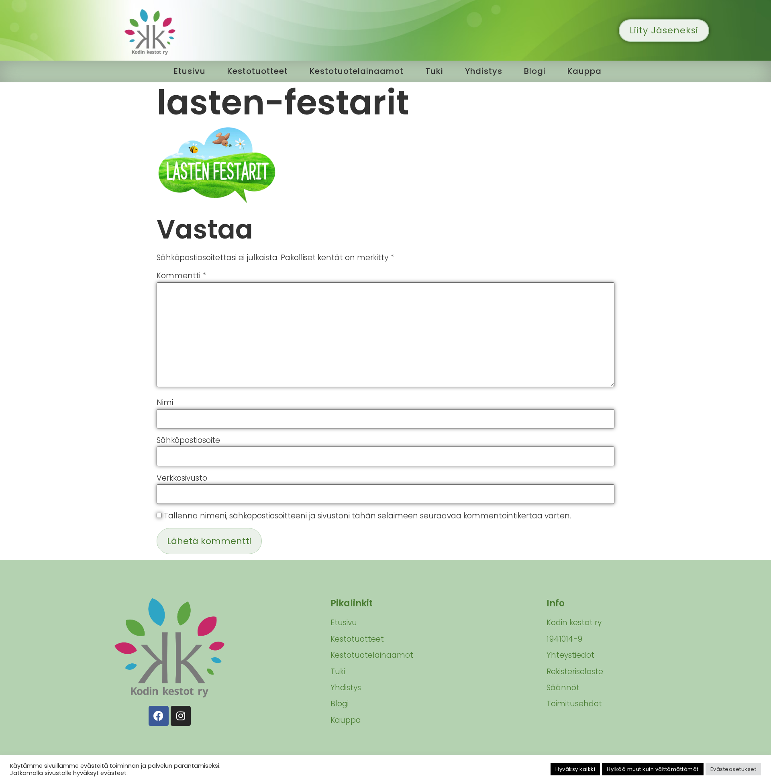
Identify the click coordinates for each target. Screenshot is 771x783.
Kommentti (181, 275)
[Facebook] (159, 716)
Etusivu (190, 71)
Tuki (434, 71)
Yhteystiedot (570, 655)
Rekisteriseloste (575, 671)
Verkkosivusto (182, 478)
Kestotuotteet (257, 71)
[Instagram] (181, 716)
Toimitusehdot (574, 703)
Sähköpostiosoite (188, 440)
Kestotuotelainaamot (357, 71)
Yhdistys (483, 71)
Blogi (535, 71)
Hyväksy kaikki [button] (575, 769)
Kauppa (584, 71)
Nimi (165, 402)
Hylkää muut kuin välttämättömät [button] (653, 769)
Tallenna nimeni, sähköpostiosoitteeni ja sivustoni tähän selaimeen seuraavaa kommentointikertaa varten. (367, 515)
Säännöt (563, 687)
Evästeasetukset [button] (733, 769)
